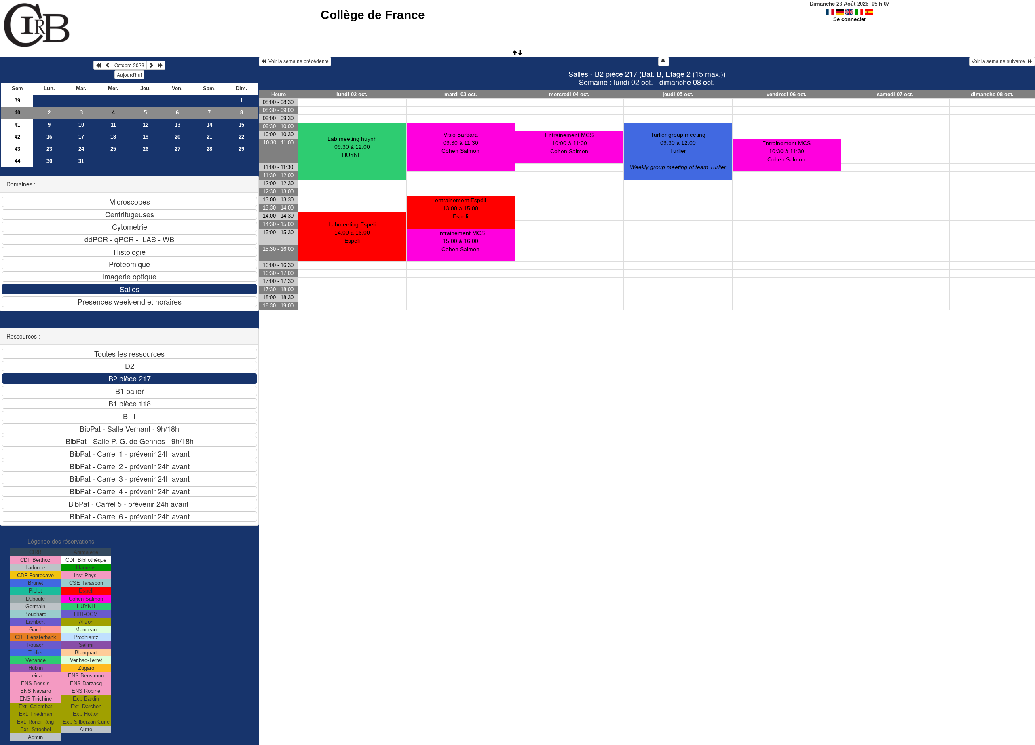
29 (241, 149)
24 (81, 149)
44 (17, 161)
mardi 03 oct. (460, 94)
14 (209, 125)
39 (17, 100)
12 (145, 125)
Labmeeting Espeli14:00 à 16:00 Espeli (352, 232)
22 (241, 137)
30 (49, 161)
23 (49, 149)
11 (113, 125)
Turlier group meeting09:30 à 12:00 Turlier (678, 150)
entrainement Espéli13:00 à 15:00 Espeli (460, 208)
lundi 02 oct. (352, 94)
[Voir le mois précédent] (107, 65)
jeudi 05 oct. (678, 94)
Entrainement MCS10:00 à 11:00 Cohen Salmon (569, 143)
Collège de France (373, 14)
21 (209, 137)
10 (81, 125)
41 (17, 125)
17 (81, 137)
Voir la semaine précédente (297, 61)
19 (145, 137)
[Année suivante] (160, 65)
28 (209, 149)
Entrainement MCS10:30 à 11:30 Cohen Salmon (786, 151)
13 (177, 125)
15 (241, 125)
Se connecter (849, 19)
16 (49, 137)
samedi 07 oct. (895, 94)
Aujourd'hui (129, 74)
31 (81, 161)
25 (113, 149)
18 (113, 137)
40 (17, 113)
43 (17, 149)
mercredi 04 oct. (569, 94)
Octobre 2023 (129, 64)
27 (177, 149)
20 (177, 137)
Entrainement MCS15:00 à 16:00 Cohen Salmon (460, 241)
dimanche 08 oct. (992, 94)
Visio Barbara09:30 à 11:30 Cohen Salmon (460, 142)
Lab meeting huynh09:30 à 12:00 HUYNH (352, 146)
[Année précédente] (98, 65)
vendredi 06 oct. (787, 94)
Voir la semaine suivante (1000, 61)
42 (17, 137)
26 (145, 149)
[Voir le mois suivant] (151, 65)
